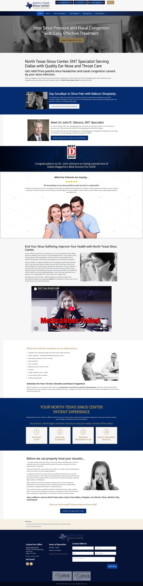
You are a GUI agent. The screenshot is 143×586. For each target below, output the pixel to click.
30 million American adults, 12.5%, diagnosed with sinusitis (41, 524)
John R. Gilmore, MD (32, 547)
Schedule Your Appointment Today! (73, 511)
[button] (110, 2)
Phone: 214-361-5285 (32, 556)
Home (40, 13)
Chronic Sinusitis (31, 526)
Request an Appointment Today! (71, 40)
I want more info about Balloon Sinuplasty (64, 106)
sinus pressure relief (59, 270)
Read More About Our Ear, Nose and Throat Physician (69, 138)
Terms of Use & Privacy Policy (58, 554)
